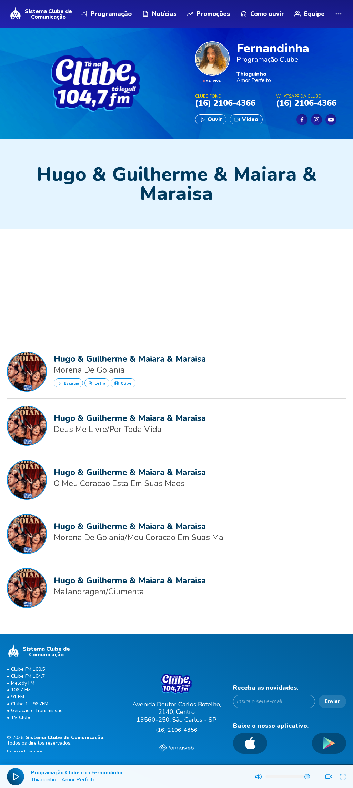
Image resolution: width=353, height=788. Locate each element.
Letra (99, 383)
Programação (111, 14)
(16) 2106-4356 (177, 730)
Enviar (332, 701)
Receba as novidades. (266, 687)
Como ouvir (267, 14)
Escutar (71, 383)
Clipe (126, 383)
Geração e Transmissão (37, 710)
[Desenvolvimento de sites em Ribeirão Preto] (176, 749)
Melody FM (22, 683)
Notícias (164, 14)
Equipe (314, 14)
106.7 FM (21, 690)
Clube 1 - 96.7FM (29, 703)
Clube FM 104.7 (28, 676)
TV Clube (21, 717)
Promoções (213, 14)
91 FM (17, 697)
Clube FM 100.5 (28, 669)
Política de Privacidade (24, 752)
